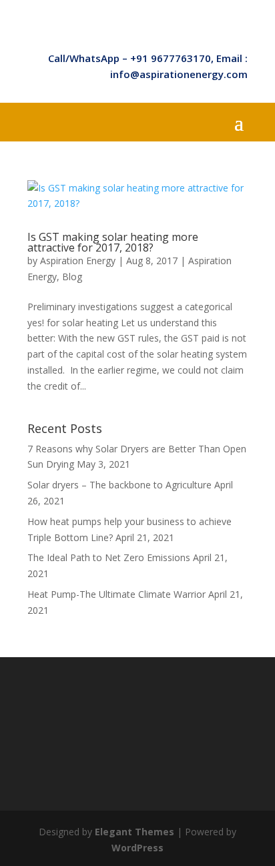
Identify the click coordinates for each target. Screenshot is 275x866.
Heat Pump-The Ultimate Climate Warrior (116, 594)
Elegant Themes (134, 831)
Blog (72, 276)
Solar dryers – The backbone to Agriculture (119, 484)
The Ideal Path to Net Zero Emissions (108, 557)
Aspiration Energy (77, 260)
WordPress (137, 847)
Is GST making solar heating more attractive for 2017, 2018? (112, 242)
